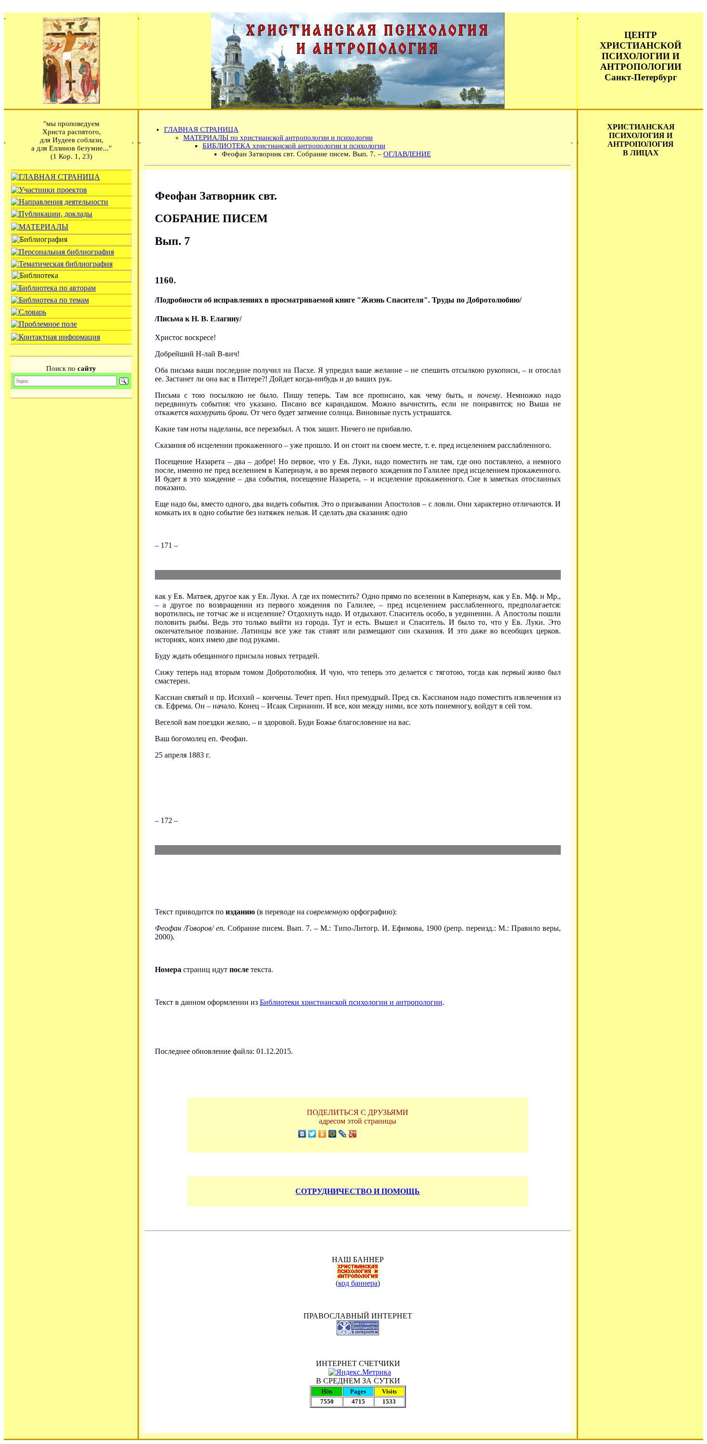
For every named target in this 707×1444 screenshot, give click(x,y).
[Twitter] (312, 1133)
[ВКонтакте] (302, 1133)
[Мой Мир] (333, 1133)
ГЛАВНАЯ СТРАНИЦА (201, 129)
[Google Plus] (353, 1133)
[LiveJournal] (343, 1133)
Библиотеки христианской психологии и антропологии (351, 1002)
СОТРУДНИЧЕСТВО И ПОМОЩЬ (357, 1191)
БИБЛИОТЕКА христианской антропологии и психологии (293, 146)
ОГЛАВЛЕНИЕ (407, 154)
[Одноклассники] (322, 1133)
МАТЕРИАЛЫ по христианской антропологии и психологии (278, 137)
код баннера (358, 1283)
